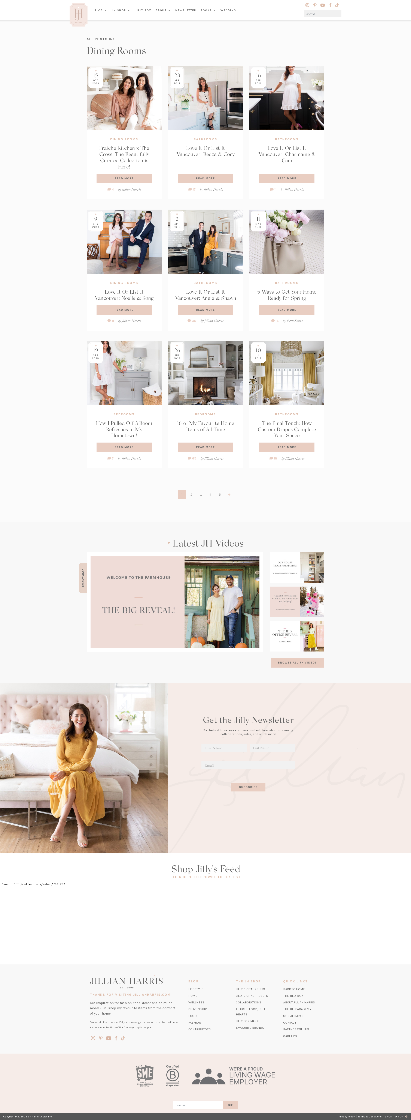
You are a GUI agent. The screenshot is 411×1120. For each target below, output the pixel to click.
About (161, 10)
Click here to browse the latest (205, 877)
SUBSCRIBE (248, 787)
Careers (290, 1036)
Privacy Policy (347, 1116)
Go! (231, 1105)
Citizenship (197, 1009)
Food (192, 1016)
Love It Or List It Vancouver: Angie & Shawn (205, 294)
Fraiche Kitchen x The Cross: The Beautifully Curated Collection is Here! (124, 157)
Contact (289, 1022)
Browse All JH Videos (297, 662)
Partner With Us (296, 1029)
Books (206, 10)
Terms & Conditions (370, 1116)
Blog (98, 10)
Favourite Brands (250, 1028)
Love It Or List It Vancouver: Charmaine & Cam (287, 154)
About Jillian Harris (299, 1002)
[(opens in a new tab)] (175, 602)
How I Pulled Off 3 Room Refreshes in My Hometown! (124, 429)
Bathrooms (205, 139)
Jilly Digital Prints (250, 989)
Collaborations (248, 1002)
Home (192, 996)
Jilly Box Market (249, 1021)
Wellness (196, 1002)
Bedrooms (124, 414)
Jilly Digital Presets (252, 996)
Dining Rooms (124, 139)
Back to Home (294, 989)
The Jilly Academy (297, 1009)
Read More (124, 178)
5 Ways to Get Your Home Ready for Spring (286, 294)
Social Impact (294, 1016)
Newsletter (185, 10)
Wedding (228, 10)
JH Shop (119, 10)
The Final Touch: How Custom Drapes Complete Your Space (287, 429)
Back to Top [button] (395, 1116)
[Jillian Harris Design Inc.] (134, 981)
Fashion (194, 1022)
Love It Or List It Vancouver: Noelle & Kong (124, 294)
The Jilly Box (293, 996)
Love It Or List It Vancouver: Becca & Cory (206, 151)
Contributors (199, 1029)
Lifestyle (195, 989)
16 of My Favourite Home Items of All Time (205, 426)
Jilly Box (144, 14)
